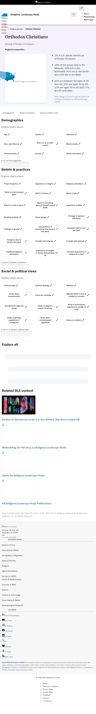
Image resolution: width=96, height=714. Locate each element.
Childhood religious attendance (14, 253)
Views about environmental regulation (45, 320)
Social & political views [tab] (49, 113)
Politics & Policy (8, 545)
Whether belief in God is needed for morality (76, 295)
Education (70, 134)
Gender (38, 134)
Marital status (72, 144)
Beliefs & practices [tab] (27, 113)
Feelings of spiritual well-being (76, 217)
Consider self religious (44, 241)
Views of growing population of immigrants (14, 320)
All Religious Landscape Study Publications (26, 503)
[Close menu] (81, 8)
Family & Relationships (11, 579)
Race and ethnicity (11, 144)
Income (38, 153)
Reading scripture (11, 217)
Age (5, 134)
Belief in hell (71, 193)
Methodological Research (12, 605)
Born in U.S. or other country (45, 144)
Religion (5, 566)
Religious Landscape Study (24, 14)
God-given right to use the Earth (76, 229)
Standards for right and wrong (14, 307)
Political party (9, 285)
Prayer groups (40, 217)
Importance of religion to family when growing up (45, 252)
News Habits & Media (11, 600)
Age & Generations (10, 571)
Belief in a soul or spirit (13, 205)
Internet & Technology (11, 595)
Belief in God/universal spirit (14, 193)
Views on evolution (73, 320)
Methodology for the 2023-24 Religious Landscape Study (34, 447)
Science (5, 590)
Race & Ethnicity (9, 560)
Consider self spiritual (75, 241)
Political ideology (42, 285)
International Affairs (10, 550)
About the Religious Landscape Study (23, 475)
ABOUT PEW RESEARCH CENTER (13, 662)
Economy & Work (9, 584)
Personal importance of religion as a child (76, 253)
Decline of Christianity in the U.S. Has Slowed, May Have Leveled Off (40, 419)
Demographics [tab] (8, 113)
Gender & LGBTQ (9, 576)
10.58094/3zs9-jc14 (23, 516)
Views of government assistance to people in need (76, 306)
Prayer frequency (11, 183)
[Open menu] (73, 14)
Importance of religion (44, 183)
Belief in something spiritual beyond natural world (45, 205)
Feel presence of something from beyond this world (45, 229)
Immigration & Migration (12, 555)
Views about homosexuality (14, 295)
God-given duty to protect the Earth (14, 241)
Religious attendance (75, 183)
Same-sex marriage (43, 295)
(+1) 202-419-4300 (9, 537)
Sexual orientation (73, 153)
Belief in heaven (41, 193)
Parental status (10, 153)
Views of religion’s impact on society (45, 307)
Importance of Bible (74, 205)
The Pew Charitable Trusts (11, 670)
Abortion (69, 285)
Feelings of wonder (12, 229)
